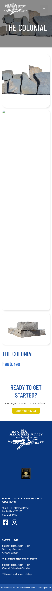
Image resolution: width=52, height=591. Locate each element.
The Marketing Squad (41, 587)
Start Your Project (26, 410)
